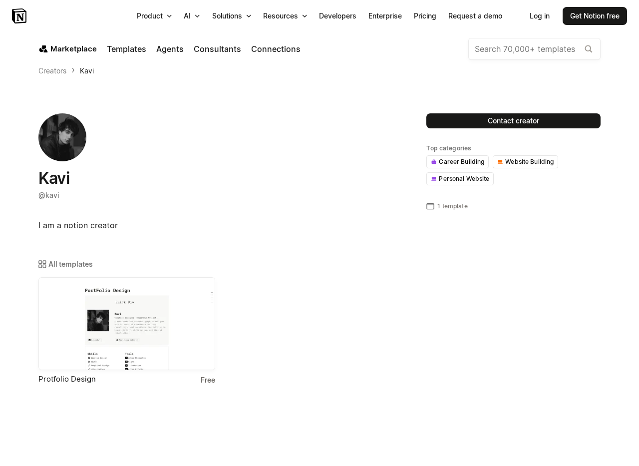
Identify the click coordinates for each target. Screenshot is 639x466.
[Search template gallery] (589, 49)
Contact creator (513, 120)
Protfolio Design (67, 379)
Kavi (87, 70)
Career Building (461, 161)
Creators (52, 70)
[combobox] (534, 49)
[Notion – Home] (20, 15)
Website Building (529, 161)
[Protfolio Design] (126, 323)
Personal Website (464, 178)
